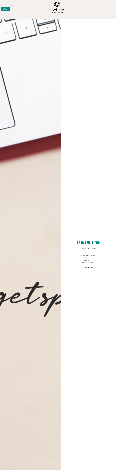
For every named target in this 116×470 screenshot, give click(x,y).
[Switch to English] (103, 8)
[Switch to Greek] (105, 8)
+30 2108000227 (88, 257)
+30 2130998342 (88, 265)
